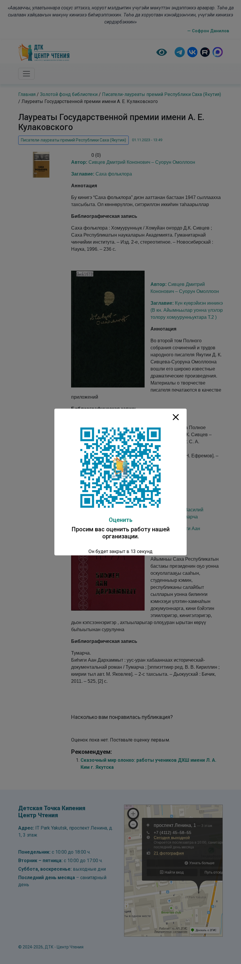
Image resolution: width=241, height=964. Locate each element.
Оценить (121, 519)
